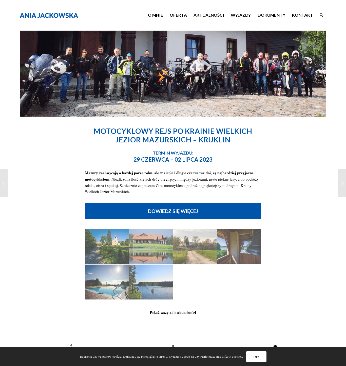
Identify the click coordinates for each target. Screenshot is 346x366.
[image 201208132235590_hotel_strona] (151, 246)
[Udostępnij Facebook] (71, 346)
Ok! (256, 356)
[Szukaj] (321, 15)
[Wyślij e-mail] (275, 346)
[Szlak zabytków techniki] (342, 183)
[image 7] (239, 246)
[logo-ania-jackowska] (56, 15)
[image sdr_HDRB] (151, 282)
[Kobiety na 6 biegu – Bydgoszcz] (4, 183)
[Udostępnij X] (173, 346)
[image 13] (107, 246)
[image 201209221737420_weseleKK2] (107, 282)
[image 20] (195, 246)
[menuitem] (155, 15)
